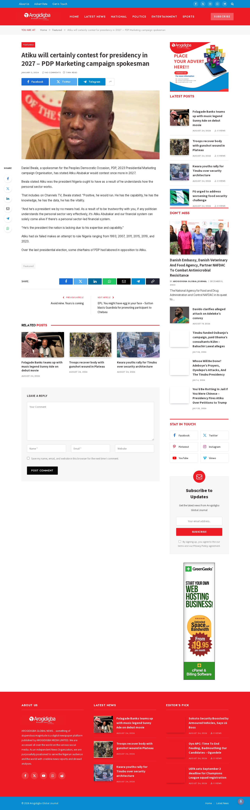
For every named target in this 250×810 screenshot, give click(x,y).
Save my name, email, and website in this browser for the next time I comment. (75, 458)
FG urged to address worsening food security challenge (210, 195)
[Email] (8, 208)
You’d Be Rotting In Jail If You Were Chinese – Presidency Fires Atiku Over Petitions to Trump (210, 396)
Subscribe (222, 16)
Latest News (94, 17)
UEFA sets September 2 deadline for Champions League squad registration (207, 773)
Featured (28, 44)
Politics (139, 17)
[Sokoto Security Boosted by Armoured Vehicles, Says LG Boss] (175, 724)
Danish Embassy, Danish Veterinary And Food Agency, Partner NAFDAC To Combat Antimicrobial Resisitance (199, 267)
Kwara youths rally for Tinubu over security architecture (137, 364)
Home (74, 17)
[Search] (232, 4)
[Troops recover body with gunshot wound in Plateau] (90, 344)
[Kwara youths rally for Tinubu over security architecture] (138, 344)
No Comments (53, 72)
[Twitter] (8, 188)
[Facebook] (8, 178)
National (119, 17)
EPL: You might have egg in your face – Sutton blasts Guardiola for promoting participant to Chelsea (125, 307)
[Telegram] (8, 218)
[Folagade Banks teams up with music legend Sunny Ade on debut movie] (42, 344)
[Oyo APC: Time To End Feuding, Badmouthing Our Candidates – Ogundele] (175, 749)
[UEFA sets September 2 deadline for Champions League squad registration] (175, 774)
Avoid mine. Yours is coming (67, 303)
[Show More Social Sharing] (110, 81)
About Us (24, 4)
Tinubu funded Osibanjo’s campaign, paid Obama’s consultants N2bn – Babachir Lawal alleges (210, 339)
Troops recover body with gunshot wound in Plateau (87, 364)
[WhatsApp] (8, 228)
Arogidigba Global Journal (190, 281)
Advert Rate (40, 4)
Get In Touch (59, 4)
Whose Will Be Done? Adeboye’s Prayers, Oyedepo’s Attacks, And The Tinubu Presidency (209, 368)
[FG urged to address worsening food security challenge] (179, 197)
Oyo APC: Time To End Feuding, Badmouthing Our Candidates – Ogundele (208, 748)
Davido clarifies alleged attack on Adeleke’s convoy (209, 313)
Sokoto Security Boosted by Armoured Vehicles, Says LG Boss (209, 722)
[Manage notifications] (241, 801)
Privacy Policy (200, 545)
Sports (188, 17)
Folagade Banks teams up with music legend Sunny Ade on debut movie (41, 366)
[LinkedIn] (8, 198)
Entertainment (164, 17)
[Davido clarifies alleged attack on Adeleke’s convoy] (179, 315)
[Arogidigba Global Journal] (38, 16)
